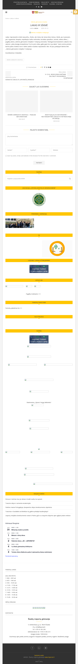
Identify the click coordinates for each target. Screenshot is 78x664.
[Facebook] (36, 7)
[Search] (72, 12)
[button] (75, 11)
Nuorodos (45, 4)
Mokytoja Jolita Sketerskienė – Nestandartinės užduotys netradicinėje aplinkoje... (56, 116)
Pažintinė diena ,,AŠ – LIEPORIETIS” (23, 541)
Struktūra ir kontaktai (20, 2)
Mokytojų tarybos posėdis (20, 530)
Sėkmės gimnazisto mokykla (15, 60)
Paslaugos (37, 4)
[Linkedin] (38, 7)
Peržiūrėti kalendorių (11, 556)
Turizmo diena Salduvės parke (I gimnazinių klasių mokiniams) (32, 552)
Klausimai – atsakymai (55, 4)
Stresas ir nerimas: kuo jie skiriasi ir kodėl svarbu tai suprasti (23, 499)
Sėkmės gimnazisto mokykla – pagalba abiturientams (22, 116)
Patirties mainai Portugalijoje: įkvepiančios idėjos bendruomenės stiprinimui (28, 507)
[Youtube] (41, 7)
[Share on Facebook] (44, 67)
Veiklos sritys (45, 2)
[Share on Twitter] (46, 67)
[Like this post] (42, 67)
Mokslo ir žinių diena (18, 535)
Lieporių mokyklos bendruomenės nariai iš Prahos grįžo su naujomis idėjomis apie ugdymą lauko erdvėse (37, 515)
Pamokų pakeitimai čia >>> (13, 308)
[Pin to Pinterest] (48, 67)
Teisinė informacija (34, 2)
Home (7, 18)
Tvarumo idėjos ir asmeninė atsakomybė (18, 503)
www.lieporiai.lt (49, 657)
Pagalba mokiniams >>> (33, 294)
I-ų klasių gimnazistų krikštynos (22, 546)
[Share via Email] (50, 67)
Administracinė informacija (24, 4)
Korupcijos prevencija (57, 2)
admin (36, 28)
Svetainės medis (39, 655)
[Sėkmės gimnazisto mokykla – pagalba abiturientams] (21, 101)
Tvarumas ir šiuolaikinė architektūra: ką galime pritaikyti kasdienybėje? (26, 511)
